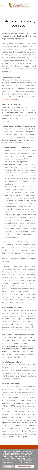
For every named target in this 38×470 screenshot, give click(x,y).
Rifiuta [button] (8, 466)
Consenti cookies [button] (24, 466)
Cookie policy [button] (15, 462)
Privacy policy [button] (26, 462)
